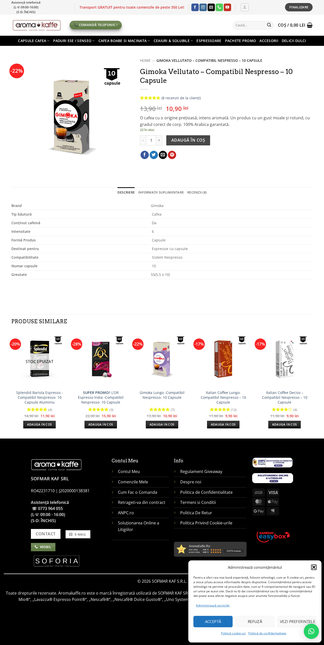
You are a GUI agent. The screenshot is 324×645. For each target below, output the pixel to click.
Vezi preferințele (297, 621)
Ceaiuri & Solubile (172, 40)
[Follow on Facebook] (195, 7)
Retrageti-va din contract (141, 502)
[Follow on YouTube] (227, 7)
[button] (313, 567)
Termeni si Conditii (198, 502)
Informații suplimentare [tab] (161, 192)
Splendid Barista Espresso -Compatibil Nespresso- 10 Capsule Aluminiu (39, 397)
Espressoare (208, 40)
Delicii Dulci (294, 40)
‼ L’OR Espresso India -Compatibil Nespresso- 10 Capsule (101, 397)
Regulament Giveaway (201, 471)
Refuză (255, 621)
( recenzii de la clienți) (181, 98)
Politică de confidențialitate (267, 633)
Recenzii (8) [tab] (197, 192)
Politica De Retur (196, 513)
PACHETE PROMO (240, 40)
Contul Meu (129, 471)
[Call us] (219, 7)
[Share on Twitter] (154, 155)
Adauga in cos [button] (100, 424)
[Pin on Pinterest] (172, 155)
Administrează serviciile (213, 605)
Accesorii (268, 40)
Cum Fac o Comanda (137, 492)
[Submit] (269, 25)
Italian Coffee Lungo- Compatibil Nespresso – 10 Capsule (223, 397)
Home (145, 60)
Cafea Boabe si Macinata (122, 40)
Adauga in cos (39, 424)
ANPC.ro (126, 513)
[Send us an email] (211, 7)
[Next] (312, 384)
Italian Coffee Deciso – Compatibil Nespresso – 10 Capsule (284, 397)
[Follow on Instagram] (203, 7)
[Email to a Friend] (163, 155)
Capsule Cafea (32, 40)
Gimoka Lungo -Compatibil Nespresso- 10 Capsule (162, 395)
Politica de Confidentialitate (206, 492)
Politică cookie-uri (233, 633)
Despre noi (191, 482)
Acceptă (213, 621)
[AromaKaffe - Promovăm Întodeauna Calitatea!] (36, 25)
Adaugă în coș (188, 140)
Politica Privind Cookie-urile (206, 523)
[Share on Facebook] (144, 155)
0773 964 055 (50, 508)
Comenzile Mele (133, 482)
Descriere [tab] (126, 192)
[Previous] (11, 384)
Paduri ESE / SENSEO (72, 40)
